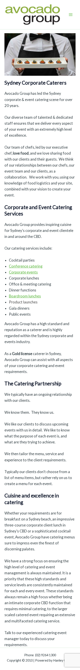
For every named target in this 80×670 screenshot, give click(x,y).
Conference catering (25, 266)
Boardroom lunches (25, 296)
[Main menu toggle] (71, 15)
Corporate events (23, 272)
